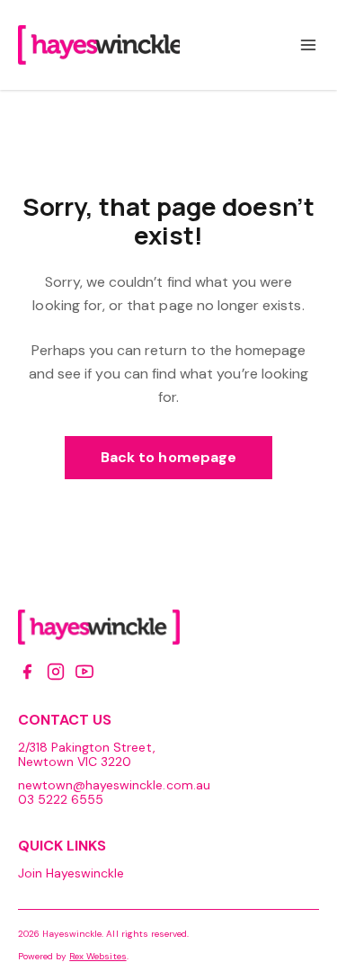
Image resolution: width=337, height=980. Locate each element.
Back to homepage (168, 457)
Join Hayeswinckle (71, 873)
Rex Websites (97, 956)
